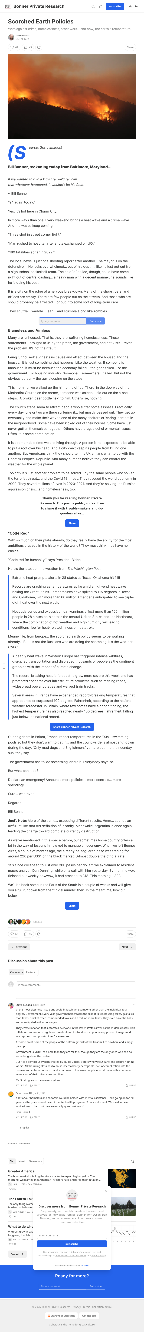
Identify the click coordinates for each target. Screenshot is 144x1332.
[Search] (93, 6)
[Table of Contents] (3, 666)
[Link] (3, 167)
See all (15, 1254)
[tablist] (23, 972)
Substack (54, 1324)
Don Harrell (23, 1093)
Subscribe (115, 6)
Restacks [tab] (31, 972)
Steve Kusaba (24, 1004)
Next (125, 947)
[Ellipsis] (134, 1005)
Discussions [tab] (35, 1161)
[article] (72, 1180)
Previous (21, 947)
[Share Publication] (100, 6)
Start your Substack (63, 1315)
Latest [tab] (21, 1161)
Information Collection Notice (70, 1255)
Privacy (77, 1307)
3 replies (24, 1127)
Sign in (133, 6)
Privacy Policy (98, 1255)
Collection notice (102, 1307)
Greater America (21, 1171)
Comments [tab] (16, 972)
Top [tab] (12, 1161)
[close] (106, 1191)
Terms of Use (89, 1252)
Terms (86, 1307)
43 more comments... (20, 1143)
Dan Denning (23, 35)
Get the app (89, 1315)
